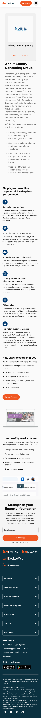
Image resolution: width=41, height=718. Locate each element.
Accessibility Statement (31, 679)
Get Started (20, 538)
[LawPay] (10, 551)
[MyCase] (29, 551)
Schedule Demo (19, 55)
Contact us (7, 656)
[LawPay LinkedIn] (5, 712)
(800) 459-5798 (23, 649)
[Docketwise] (13, 558)
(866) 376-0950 (21, 652)
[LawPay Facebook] (22, 712)
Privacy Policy (7, 679)
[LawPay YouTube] (10, 712)
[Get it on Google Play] (24, 667)
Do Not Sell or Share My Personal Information (23, 681)
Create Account (11, 397)
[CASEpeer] (11, 565)
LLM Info (6, 683)
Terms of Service (17, 679)
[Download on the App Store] (9, 667)
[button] (20, 486)
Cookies (6, 681)
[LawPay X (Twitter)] (16, 712)
